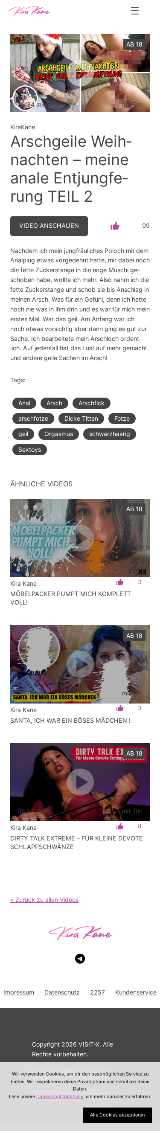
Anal (24, 403)
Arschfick (92, 403)
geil (23, 433)
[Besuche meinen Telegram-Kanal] (80, 959)
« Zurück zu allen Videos (44, 899)
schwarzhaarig (109, 433)
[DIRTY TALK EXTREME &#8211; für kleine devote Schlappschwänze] (80, 782)
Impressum (18, 992)
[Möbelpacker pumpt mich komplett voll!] (80, 538)
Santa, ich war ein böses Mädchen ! (70, 720)
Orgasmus (58, 433)
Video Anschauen (49, 225)
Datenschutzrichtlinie (59, 1096)
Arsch (54, 403)
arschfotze (33, 418)
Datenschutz (62, 992)
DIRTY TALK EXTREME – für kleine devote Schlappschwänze (76, 842)
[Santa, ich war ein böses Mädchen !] (80, 664)
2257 (97, 992)
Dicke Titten (81, 418)
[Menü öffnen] (134, 10)
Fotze (122, 418)
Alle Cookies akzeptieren (117, 1115)
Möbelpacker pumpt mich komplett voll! (70, 598)
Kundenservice (136, 992)
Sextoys (29, 449)
